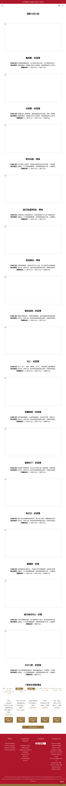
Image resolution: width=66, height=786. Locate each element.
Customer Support (9, 748)
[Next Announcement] (64, 2)
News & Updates (10, 745)
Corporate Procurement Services (25, 754)
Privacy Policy (57, 777)
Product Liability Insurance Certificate (11, 779)
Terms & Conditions (36, 777)
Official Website (10, 743)
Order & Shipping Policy (11, 777)
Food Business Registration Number (31, 779)
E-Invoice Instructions (47, 777)
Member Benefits (9, 750)
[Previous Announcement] (2, 2)
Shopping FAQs (25, 745)
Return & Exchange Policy (24, 777)
